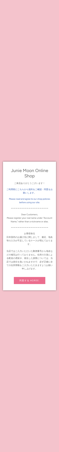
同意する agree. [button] (29, 280)
